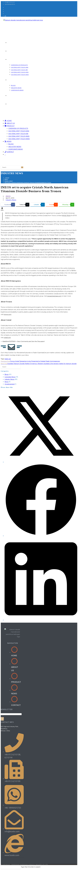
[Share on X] (41, 462)
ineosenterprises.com (54, 296)
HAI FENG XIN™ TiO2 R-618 (18, 134)
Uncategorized (9, 384)
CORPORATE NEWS (15, 149)
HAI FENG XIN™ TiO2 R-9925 (18, 136)
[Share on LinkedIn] (41, 620)
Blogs (6, 374)
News (6, 382)
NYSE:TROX (66, 215)
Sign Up (2, 718)
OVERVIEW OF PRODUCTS (18, 128)
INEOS (8, 196)
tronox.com (7, 314)
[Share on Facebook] (41, 536)
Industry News (11, 200)
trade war (8, 359)
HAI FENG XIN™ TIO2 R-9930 (19, 139)
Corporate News (10, 377)
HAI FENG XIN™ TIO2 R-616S (18, 131)
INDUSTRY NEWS (14, 147)
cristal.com (7, 337)
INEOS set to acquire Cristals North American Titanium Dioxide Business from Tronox (28, 182)
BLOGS (11, 144)
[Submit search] (22, 167)
